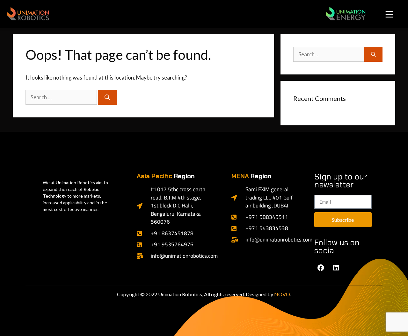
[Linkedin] (336, 267)
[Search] (107, 97)
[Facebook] (321, 267)
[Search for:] (62, 97)
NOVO (282, 294)
